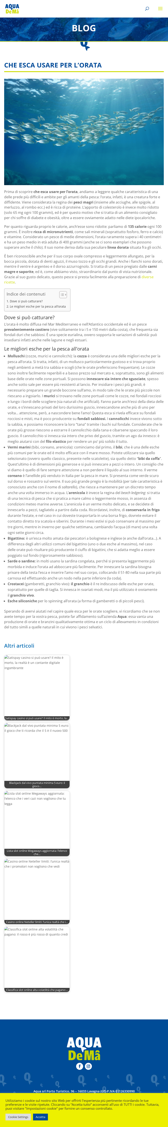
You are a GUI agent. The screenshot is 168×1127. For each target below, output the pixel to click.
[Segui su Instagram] (88, 1066)
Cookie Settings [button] (18, 1117)
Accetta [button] (40, 1117)
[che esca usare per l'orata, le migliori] (84, 132)
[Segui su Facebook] (79, 1066)
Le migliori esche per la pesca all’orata (38, 306)
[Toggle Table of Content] (61, 294)
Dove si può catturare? (26, 301)
